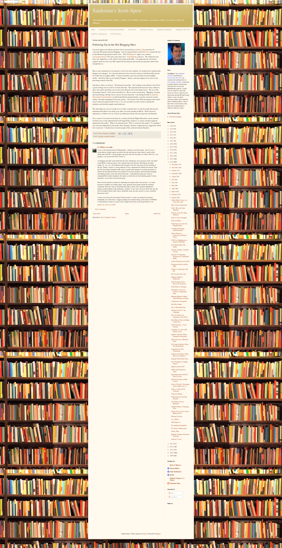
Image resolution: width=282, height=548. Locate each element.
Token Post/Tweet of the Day (180, 261)
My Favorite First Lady (178, 274)
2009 (171, 456)
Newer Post (96, 214)
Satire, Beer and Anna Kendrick (178, 209)
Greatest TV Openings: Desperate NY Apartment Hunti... (180, 256)
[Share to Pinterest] (131, 133)
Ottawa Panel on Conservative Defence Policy (178, 235)
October (174, 170)
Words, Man (175, 431)
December (175, 164)
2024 (171, 132)
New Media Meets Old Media (178, 246)
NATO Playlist (115, 34)
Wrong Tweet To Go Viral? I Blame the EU (180, 412)
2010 (171, 453)
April (173, 188)
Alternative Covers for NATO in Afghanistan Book (179, 291)
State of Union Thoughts (179, 218)
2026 (171, 126)
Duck (144, 52)
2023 (171, 135)
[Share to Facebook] (129, 133)
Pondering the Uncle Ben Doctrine (179, 398)
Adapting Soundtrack (164, 29)
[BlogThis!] (125, 133)
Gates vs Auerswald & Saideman (178, 390)
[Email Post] (119, 133)
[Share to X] (127, 133)
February (175, 194)
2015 (171, 159)
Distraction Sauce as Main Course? (179, 380)
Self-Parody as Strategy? (179, 287)
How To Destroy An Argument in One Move (179, 316)
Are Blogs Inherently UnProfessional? (177, 229)
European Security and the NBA (179, 265)
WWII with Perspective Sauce (178, 371)
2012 (171, 447)
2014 (171, 162)
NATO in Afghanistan (99, 34)
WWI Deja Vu (175, 422)
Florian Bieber (174, 468)
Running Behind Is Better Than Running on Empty (179, 297)
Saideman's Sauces (146, 29)
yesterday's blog (139, 49)
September (175, 173)
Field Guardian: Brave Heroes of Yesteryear (178, 283)
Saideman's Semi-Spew (117, 10)
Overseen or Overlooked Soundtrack (111, 29)
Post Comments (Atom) (108, 217)
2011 (171, 450)
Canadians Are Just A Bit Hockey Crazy (179, 331)
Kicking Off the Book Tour (179, 359)
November (175, 167)
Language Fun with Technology (177, 350)
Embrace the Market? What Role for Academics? (179, 355)
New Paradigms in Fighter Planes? (179, 363)
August (174, 176)
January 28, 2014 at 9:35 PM (106, 205)
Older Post (157, 214)
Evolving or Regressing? (179, 428)
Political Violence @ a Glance (177, 479)
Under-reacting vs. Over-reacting (179, 326)
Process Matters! (176, 221)
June (173, 182)
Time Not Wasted (176, 394)
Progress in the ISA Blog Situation (179, 214)
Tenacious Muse (175, 483)
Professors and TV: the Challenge (178, 311)
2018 (171, 150)
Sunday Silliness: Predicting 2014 (180, 408)
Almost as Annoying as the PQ (179, 270)
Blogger (158, 534)
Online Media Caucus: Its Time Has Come (179, 201)
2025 (171, 129)
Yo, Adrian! (175, 419)
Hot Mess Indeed (176, 304)
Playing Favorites (176, 416)
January (174, 197)
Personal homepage (175, 117)
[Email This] (123, 133)
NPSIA (172, 475)
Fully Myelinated (175, 471)
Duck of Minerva (175, 465)
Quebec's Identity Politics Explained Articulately (179, 335)
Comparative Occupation (179, 301)
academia (101, 136)
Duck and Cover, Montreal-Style (179, 340)
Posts (172, 493)
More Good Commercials (179, 205)
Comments (173, 497)
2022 (171, 138)
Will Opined (130, 54)
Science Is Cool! (176, 439)
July (173, 179)
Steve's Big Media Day (178, 307)
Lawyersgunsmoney (99, 57)
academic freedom (109, 136)
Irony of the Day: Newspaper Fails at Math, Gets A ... (180, 385)
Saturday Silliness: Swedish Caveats (179, 251)
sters (148, 52)
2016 (171, 156)
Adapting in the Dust (182, 29)
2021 (171, 141)
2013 (171, 444)
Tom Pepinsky (132, 57)
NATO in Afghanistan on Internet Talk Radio (179, 241)
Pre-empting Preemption (179, 425)
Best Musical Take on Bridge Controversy (180, 321)
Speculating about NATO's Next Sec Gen (179, 375)
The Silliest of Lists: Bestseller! (177, 403)
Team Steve (132, 29)
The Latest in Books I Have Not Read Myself (179, 345)
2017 (171, 153)
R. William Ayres (103, 147)
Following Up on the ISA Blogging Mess (179, 225)
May (173, 185)
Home (93, 29)
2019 (171, 147)
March (174, 191)
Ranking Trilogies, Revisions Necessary (180, 435)
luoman (144, 534)
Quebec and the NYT (178, 367)
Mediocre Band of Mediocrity (177, 278)
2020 (171, 144)
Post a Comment (100, 209)
